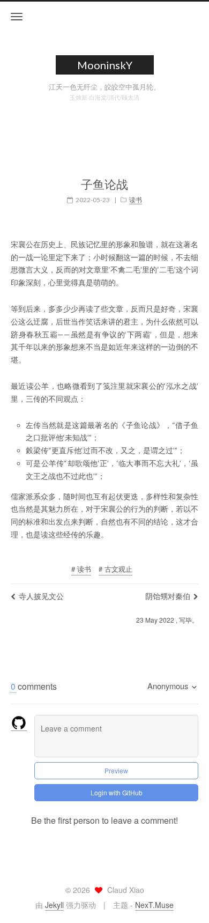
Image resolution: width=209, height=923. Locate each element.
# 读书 (81, 569)
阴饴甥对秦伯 (167, 595)
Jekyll (54, 904)
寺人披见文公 (41, 595)
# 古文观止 (115, 569)
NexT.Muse (154, 904)
